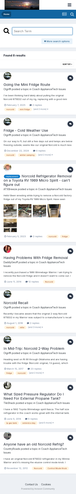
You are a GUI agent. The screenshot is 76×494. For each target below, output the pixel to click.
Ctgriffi (7, 89)
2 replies (37, 105)
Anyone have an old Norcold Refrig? (34, 444)
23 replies (36, 368)
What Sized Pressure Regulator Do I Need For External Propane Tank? (34, 396)
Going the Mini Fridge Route (27, 84)
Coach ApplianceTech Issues (49, 89)
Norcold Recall (16, 303)
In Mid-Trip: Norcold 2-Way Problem (34, 348)
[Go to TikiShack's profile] (7, 385)
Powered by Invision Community (38, 488)
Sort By (67, 64)
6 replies (32, 418)
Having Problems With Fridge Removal (36, 258)
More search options (58, 41)
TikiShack (9, 402)
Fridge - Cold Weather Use (26, 130)
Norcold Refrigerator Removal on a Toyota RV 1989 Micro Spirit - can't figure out (38, 180)
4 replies (40, 150)
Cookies (46, 484)
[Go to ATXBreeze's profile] (7, 167)
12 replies (33, 281)
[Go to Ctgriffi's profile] (7, 76)
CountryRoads (12, 448)
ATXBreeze (10, 189)
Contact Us (31, 484)
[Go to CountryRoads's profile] (7, 435)
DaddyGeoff (11, 262)
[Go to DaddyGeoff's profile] (7, 249)
